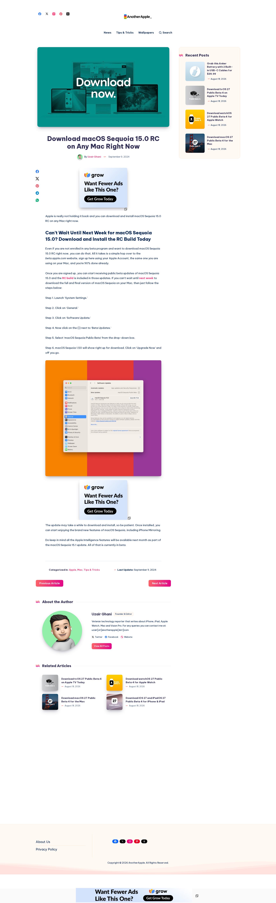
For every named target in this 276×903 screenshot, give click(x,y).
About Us (43, 842)
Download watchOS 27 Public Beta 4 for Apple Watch (219, 117)
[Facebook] (39, 13)
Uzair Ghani (102, 614)
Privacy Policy (46, 849)
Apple (72, 569)
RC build (67, 278)
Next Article (159, 583)
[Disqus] (103, 765)
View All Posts (101, 646)
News (107, 32)
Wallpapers (146, 32)
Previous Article (49, 583)
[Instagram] (53, 13)
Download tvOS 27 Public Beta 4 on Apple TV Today (218, 93)
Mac (80, 569)
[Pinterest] (60, 13)
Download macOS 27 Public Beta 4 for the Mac (220, 141)
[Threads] (67, 13)
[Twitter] (46, 13)
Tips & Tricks (125, 32)
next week (146, 278)
